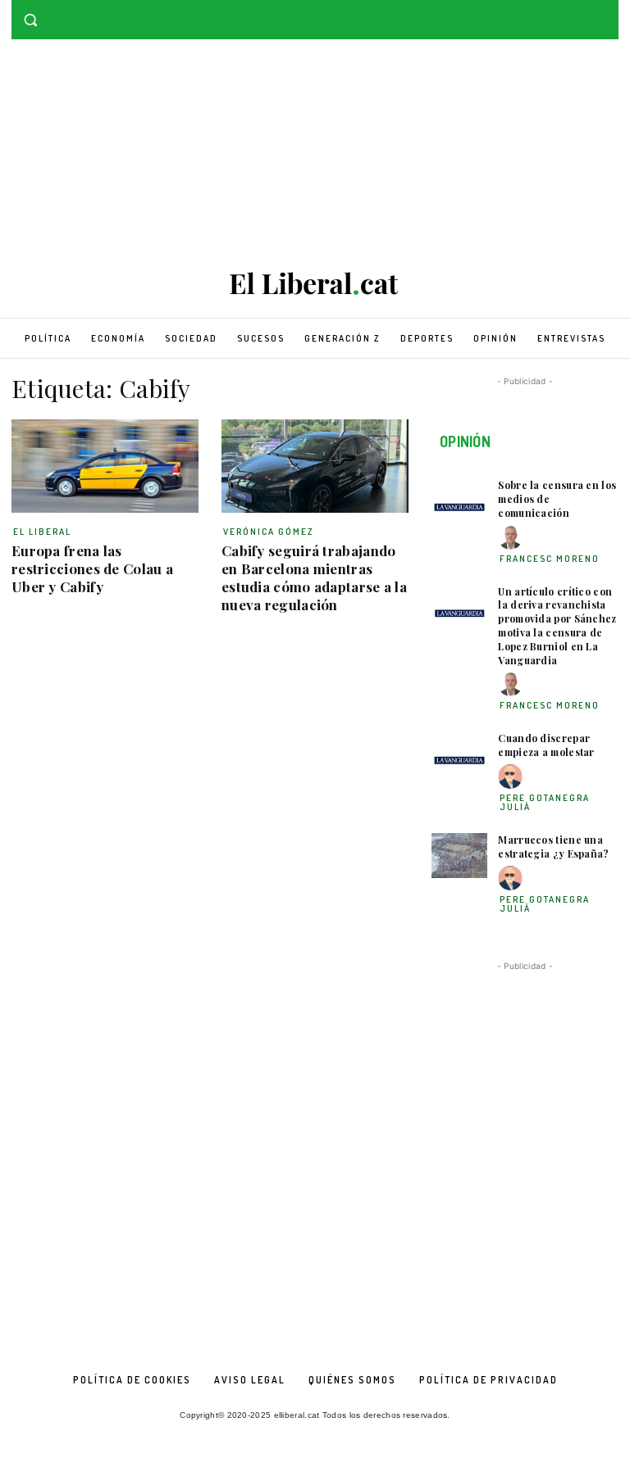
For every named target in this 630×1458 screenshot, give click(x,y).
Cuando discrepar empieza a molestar (546, 744)
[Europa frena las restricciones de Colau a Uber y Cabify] (105, 466)
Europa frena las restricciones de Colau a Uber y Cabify (92, 568)
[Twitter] (609, 11)
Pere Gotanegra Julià (545, 802)
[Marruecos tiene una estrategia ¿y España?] (459, 855)
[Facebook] (586, 11)
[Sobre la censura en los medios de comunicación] (459, 500)
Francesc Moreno (550, 558)
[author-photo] (512, 537)
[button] (30, 20)
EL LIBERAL (42, 531)
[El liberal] (315, 283)
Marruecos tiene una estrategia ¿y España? (553, 846)
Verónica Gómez (268, 531)
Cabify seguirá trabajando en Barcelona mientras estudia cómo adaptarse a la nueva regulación (314, 577)
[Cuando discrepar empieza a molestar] (459, 754)
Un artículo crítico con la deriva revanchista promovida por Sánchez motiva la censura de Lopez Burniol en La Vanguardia (557, 626)
